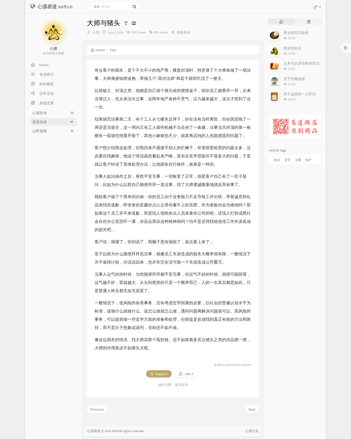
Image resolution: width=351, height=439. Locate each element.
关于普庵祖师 (294, 79)
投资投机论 (292, 48)
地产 (309, 160)
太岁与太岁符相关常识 (301, 63)
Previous (97, 409)
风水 (277, 160)
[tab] (281, 21)
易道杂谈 (52, 122)
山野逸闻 (52, 131)
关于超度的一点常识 (299, 94)
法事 (298, 160)
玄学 (287, 160)
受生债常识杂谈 (296, 32)
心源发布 (52, 113)
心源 (96, 32)
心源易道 (93, 431)
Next (251, 409)
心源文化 (252, 431)
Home (100, 50)
